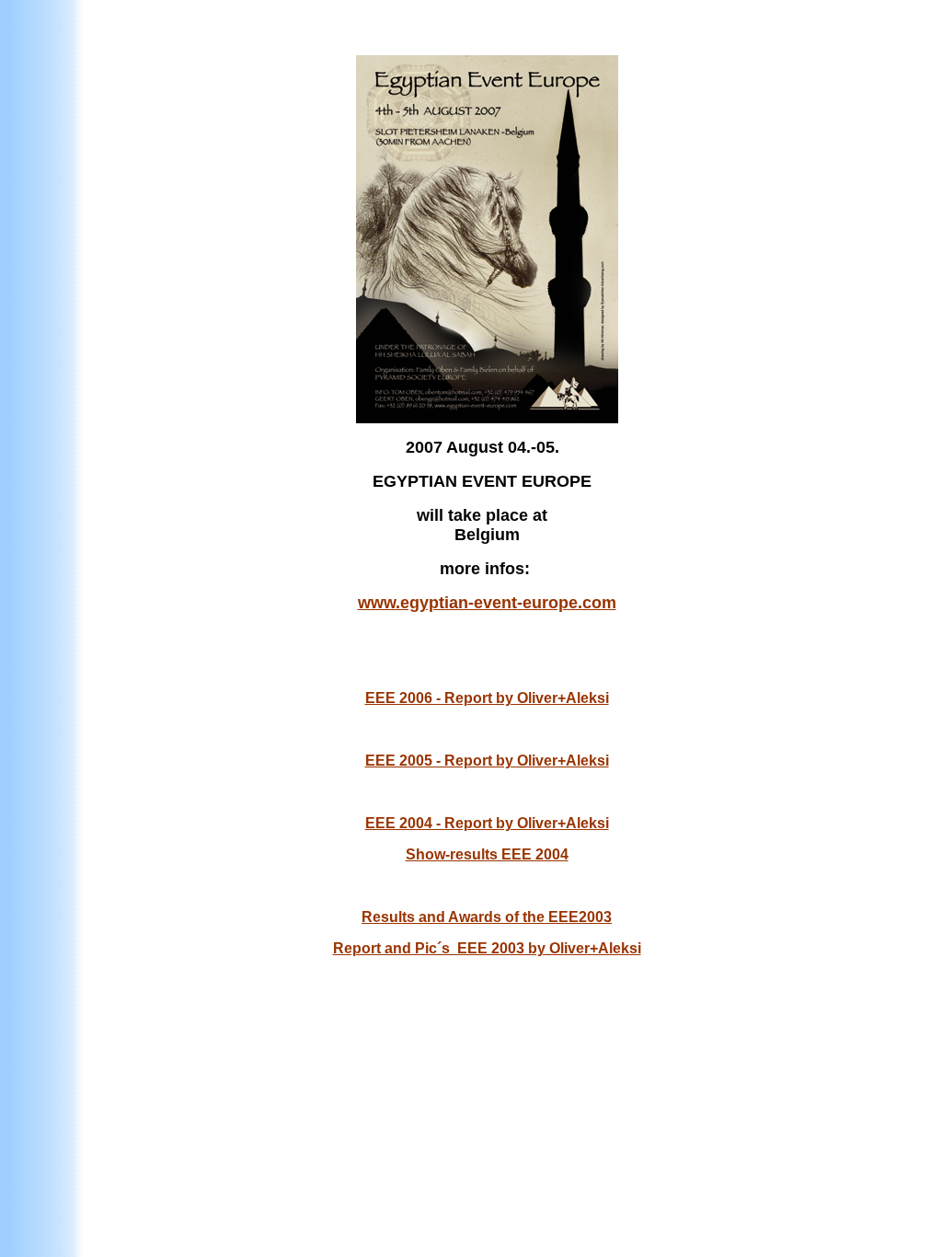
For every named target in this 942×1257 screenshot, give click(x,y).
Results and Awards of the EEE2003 (487, 917)
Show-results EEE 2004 (487, 854)
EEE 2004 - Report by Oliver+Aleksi (487, 823)
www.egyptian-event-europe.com (487, 603)
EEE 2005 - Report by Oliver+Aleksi (487, 760)
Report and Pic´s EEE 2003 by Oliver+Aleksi (487, 948)
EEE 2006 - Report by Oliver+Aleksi (487, 698)
